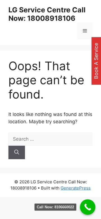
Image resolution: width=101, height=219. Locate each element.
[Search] (16, 152)
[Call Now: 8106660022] (87, 207)
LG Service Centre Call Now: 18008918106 (47, 14)
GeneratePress (76, 188)
